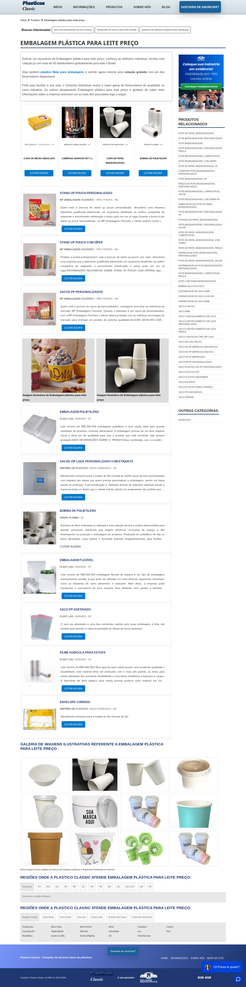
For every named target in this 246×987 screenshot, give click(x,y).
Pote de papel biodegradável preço (200, 248)
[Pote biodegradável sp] (45, 811)
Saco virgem (186, 397)
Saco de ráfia (186, 382)
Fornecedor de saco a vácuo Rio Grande (117, 30)
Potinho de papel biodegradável (198, 220)
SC (83, 886)
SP (65, 886)
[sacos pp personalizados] (39, 323)
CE (118, 886)
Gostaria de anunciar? (200, 7)
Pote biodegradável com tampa (197, 161)
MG (48, 886)
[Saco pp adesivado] (39, 640)
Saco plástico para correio (195, 387)
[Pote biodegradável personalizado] (194, 811)
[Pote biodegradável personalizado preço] (144, 811)
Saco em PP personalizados (195, 362)
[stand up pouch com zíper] (39, 273)
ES (57, 886)
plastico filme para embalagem (62, 72)
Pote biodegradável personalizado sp (200, 213)
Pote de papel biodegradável (196, 133)
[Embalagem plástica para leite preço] (58, 366)
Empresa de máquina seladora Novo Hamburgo (165, 30)
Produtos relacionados (192, 122)
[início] (33, 6)
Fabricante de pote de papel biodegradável (195, 205)
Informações (84, 7)
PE (100, 886)
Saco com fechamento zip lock (197, 316)
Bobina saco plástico (191, 286)
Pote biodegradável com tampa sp (199, 199)
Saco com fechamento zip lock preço (197, 330)
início (57, 7)
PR (74, 886)
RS (92, 886)
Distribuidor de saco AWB (193, 291)
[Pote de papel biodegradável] (144, 848)
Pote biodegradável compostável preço (199, 274)
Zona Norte (48, 917)
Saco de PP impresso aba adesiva (198, 347)
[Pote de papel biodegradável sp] (144, 775)
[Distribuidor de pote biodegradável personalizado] (94, 811)
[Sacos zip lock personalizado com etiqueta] (39, 492)
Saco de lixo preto (190, 342)
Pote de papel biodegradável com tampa (199, 241)
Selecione (27, 886)
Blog (166, 7)
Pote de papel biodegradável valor (200, 261)
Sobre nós (142, 7)
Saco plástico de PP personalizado (200, 367)
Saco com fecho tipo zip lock (196, 337)
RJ (39, 886)
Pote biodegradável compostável (199, 156)
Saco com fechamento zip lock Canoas (73, 30)
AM (141, 886)
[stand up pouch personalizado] (39, 224)
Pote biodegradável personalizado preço (200, 149)
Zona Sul (81, 917)
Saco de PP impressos (191, 357)
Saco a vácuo (186, 306)
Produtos (114, 7)
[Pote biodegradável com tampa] (194, 775)
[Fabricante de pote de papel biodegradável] (94, 848)
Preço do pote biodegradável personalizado (196, 185)
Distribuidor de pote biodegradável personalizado (200, 267)
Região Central (29, 917)
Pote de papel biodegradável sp (198, 166)
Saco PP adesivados (190, 392)
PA (150, 886)
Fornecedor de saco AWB (193, 301)
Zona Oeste (65, 917)
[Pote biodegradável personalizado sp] (45, 775)
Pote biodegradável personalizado (200, 138)
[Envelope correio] (39, 733)
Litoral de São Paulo (142, 917)
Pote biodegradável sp (192, 179)
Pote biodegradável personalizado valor (200, 226)
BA (109, 886)
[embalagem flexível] (39, 591)
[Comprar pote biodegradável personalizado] (45, 848)
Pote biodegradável (190, 143)
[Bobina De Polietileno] (39, 542)
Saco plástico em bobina (193, 377)
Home (164, 958)
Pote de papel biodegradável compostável (196, 234)
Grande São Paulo (117, 917)
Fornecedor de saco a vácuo (196, 296)
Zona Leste (96, 917)
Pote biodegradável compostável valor (199, 193)
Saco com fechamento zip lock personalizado (197, 322)
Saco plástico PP (188, 372)
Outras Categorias (198, 411)
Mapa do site (215, 958)
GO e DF (130, 886)
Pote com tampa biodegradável (197, 281)
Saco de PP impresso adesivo (195, 352)
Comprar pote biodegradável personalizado (196, 172)
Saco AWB (184, 311)
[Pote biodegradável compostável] (194, 848)
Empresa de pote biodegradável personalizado (198, 254)
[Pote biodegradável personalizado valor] (94, 775)
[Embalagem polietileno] (39, 443)
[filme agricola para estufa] (39, 683)
